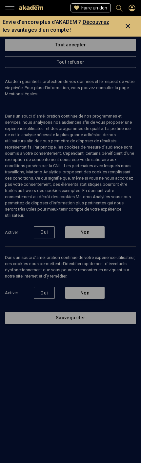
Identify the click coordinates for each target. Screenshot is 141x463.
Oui (44, 232)
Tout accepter (70, 44)
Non (85, 232)
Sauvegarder (70, 317)
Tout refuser (71, 62)
